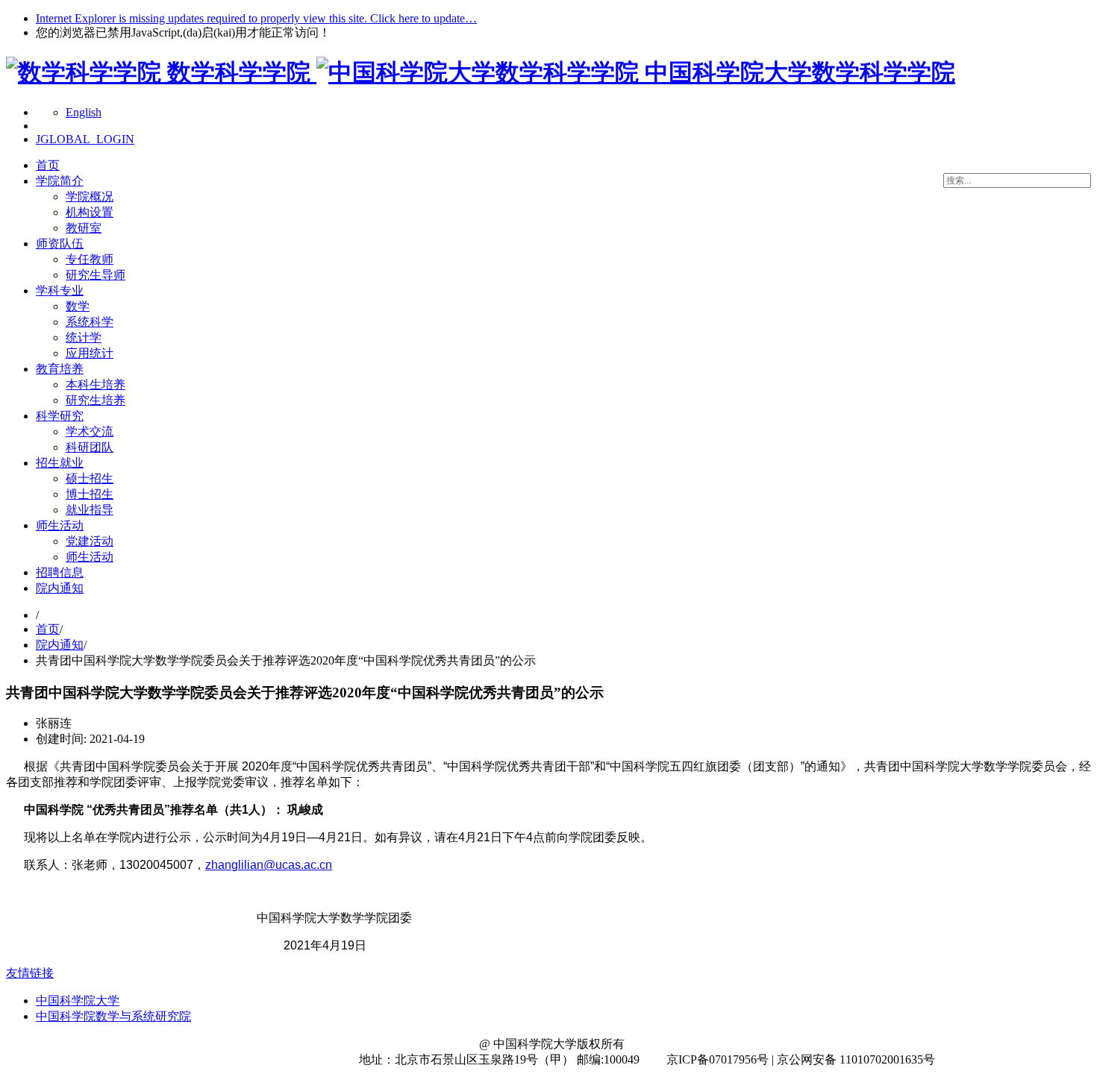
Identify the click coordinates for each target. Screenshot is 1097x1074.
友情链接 (30, 973)
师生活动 (60, 525)
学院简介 (60, 181)
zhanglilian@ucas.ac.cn (268, 864)
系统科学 (89, 321)
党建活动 (89, 541)
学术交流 (89, 431)
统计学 (83, 337)
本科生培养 (95, 384)
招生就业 (60, 462)
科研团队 (89, 447)
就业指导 (89, 509)
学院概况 (89, 196)
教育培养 (60, 368)
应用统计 (89, 353)
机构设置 (89, 212)
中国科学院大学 (77, 1000)
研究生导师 (95, 274)
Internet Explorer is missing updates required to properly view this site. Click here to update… (256, 18)
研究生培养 (95, 400)
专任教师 (89, 259)
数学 (78, 306)
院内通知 (60, 588)
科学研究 (60, 415)
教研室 (83, 228)
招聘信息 (60, 572)
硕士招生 (89, 478)
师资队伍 (60, 243)
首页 (48, 165)
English (83, 112)
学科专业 (60, 290)
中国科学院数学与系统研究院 (113, 1016)
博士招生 (89, 494)
